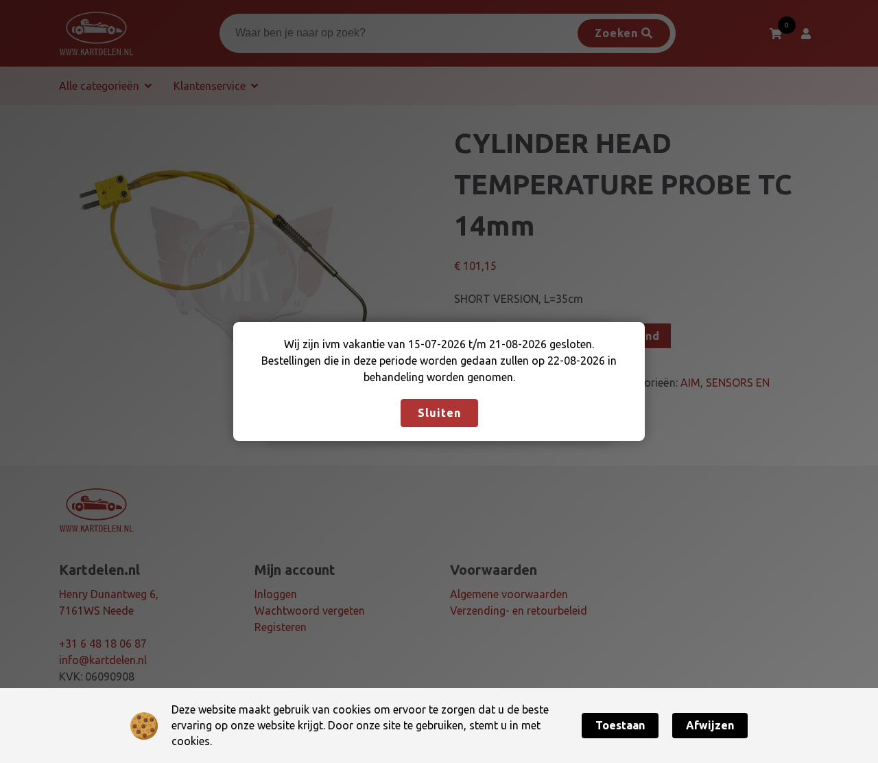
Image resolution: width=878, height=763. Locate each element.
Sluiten (439, 413)
